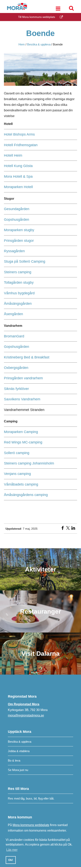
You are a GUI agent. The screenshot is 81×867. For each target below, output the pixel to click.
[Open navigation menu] (58, 9)
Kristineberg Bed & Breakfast (26, 357)
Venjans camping (17, 474)
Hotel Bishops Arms (19, 134)
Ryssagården (14, 251)
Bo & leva (14, 760)
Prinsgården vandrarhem (23, 378)
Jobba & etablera (18, 751)
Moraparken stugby (19, 230)
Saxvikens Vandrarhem (22, 399)
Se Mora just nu (18, 770)
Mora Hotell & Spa (18, 176)
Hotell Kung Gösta (18, 166)
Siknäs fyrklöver (16, 389)
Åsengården (13, 314)
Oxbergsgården (16, 368)
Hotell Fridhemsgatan (21, 145)
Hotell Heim (13, 155)
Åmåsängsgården (18, 304)
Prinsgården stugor (19, 241)
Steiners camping (17, 272)
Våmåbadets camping (21, 484)
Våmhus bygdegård (19, 293)
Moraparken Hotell (18, 187)
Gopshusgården (16, 220)
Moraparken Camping (21, 432)
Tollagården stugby (19, 282)
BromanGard (14, 336)
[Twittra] (68, 529)
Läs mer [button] (11, 849)
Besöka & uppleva (19, 741)
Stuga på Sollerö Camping (24, 261)
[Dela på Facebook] (62, 529)
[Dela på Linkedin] (73, 529)
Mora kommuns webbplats (31, 825)
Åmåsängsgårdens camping (26, 495)
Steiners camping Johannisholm (29, 463)
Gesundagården (16, 209)
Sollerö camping (16, 453)
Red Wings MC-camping (23, 442)
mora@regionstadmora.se (26, 715)
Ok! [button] (10, 859)
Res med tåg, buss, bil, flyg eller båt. (31, 798)
